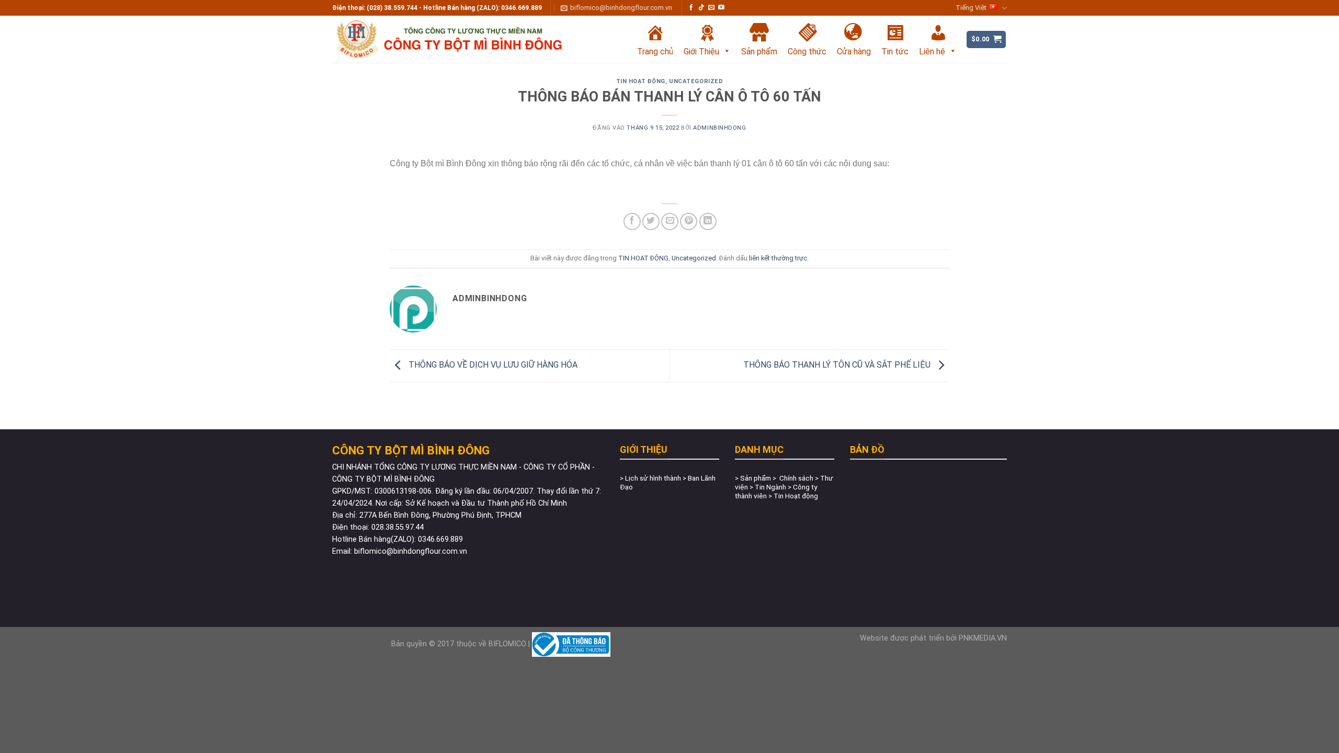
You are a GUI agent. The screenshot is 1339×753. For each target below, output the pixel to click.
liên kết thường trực (778, 258)
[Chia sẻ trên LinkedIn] (708, 221)
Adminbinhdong (719, 127)
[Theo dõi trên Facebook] (691, 8)
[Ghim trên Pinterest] (688, 221)
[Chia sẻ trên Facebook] (632, 221)
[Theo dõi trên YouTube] (721, 8)
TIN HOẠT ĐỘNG (640, 81)
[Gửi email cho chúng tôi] (711, 8)
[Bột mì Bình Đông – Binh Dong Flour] (463, 39)
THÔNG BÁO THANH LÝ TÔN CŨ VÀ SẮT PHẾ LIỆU (838, 365)
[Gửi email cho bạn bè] (669, 221)
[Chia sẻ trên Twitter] (651, 221)
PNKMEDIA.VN (983, 638)
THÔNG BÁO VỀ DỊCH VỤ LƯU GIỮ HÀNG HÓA (491, 365)
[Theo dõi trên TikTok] (701, 8)
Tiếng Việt (971, 8)
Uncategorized (696, 81)
